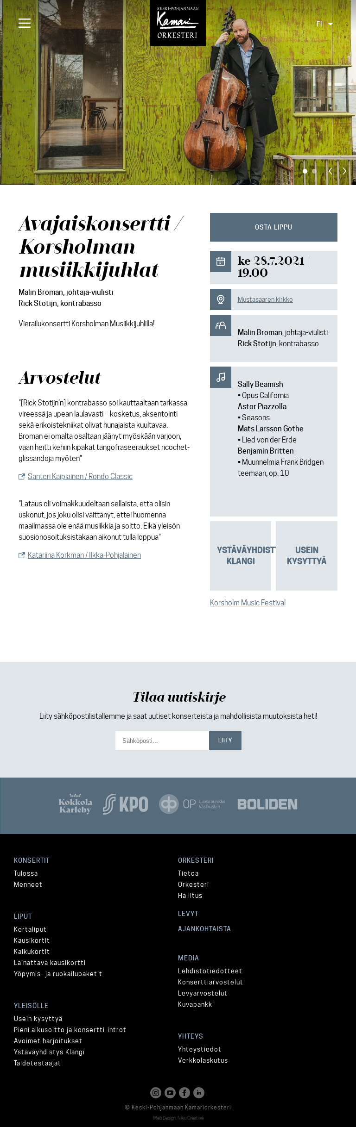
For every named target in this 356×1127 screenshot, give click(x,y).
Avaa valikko (23, 23)
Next (344, 171)
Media (188, 958)
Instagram (156, 1092)
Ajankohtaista (204, 929)
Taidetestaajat (37, 1063)
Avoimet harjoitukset (48, 1041)
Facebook (185, 1092)
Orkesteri (196, 860)
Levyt (188, 913)
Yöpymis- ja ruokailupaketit (58, 974)
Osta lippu (273, 227)
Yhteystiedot (200, 1049)
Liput (23, 916)
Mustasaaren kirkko (265, 299)
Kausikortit (32, 940)
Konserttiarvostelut (210, 982)
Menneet (28, 884)
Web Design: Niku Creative (178, 1118)
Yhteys (190, 1036)
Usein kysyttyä (38, 1018)
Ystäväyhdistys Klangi (49, 1052)
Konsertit (32, 860)
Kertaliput (30, 929)
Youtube (171, 1092)
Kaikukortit (32, 951)
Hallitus (190, 895)
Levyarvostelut (203, 993)
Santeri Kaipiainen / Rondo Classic (80, 476)
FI (319, 24)
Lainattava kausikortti (50, 962)
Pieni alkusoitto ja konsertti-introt (70, 1030)
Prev (330, 171)
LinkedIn (199, 1092)
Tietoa (188, 873)
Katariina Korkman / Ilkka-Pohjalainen (84, 555)
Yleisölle (31, 1005)
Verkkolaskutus (203, 1060)
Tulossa (26, 873)
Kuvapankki (196, 1004)
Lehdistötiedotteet (210, 971)
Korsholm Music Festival (248, 602)
